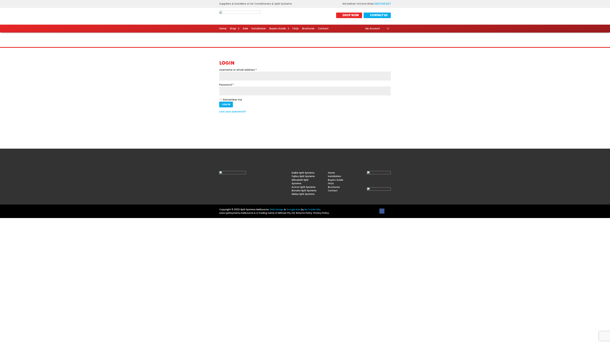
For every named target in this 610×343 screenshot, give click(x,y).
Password (232, 85)
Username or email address (243, 70)
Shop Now (350, 15)
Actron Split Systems (303, 187)
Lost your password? (232, 111)
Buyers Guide (277, 28)
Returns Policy (304, 213)
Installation (258, 28)
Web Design (276, 209)
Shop (233, 28)
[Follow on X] (388, 211)
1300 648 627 (382, 4)
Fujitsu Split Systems (303, 176)
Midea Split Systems (303, 194)
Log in (226, 104)
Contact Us (379, 15)
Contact (323, 28)
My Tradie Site (312, 209)
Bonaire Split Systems (304, 190)
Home (222, 28)
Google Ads (293, 209)
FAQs (295, 28)
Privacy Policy (321, 213)
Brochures (308, 28)
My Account (372, 28)
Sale (245, 28)
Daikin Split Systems (303, 172)
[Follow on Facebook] (381, 211)
